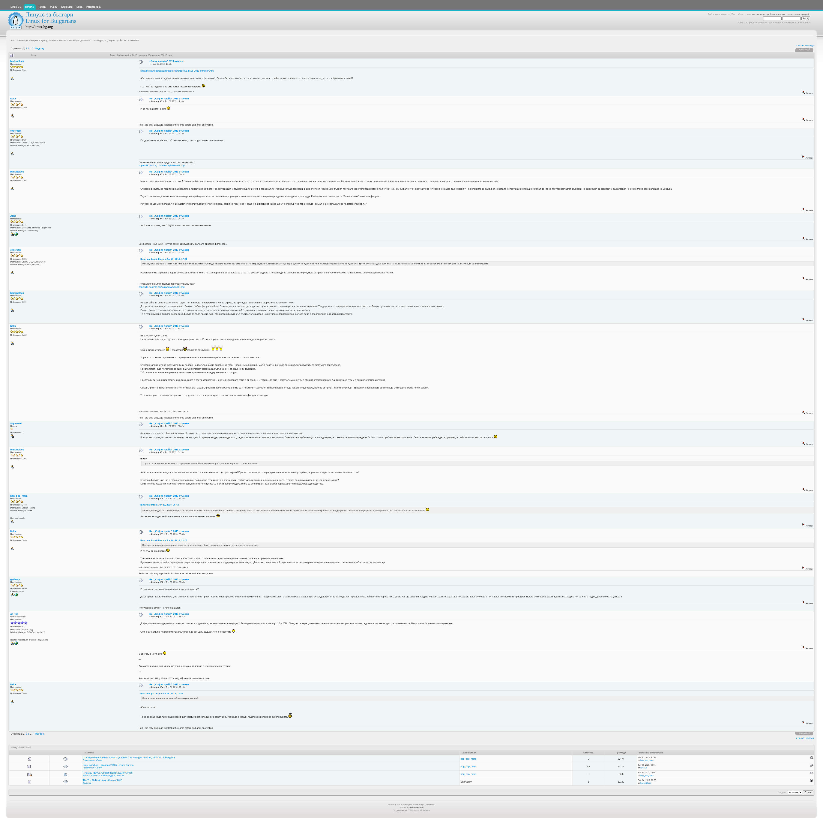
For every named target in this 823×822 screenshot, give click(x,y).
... (31, 48)
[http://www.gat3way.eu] (16, 596)
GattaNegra (98, 40)
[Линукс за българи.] (16, 235)
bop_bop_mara (18, 496)
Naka (13, 98)
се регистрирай (800, 14)
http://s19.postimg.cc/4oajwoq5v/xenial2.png (162, 165)
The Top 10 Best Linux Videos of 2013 (102, 780)
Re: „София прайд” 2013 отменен (169, 98)
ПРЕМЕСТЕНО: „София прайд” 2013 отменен (107, 772)
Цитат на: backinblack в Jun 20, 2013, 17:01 (163, 259)
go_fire (14, 614)
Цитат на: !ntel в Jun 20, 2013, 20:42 (159, 505)
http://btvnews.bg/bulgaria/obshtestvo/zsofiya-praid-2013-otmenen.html (177, 70)
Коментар (87, 783)
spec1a (643, 768)
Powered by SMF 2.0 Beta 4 (398, 805)
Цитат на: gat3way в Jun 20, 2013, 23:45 (161, 693)
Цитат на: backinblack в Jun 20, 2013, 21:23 (163, 540)
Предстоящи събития (92, 760)
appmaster (16, 423)
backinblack (17, 61)
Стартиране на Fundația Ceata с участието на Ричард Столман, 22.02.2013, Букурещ (129, 757)
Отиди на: (782, 792)
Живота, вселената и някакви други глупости (103, 775)
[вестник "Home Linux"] (16, 644)
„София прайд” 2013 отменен (166, 61)
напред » (809, 45)
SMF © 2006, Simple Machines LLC (422, 805)
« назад (800, 45)
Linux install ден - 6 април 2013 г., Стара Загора (108, 765)
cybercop (15, 130)
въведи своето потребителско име (765, 14)
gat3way (15, 579)
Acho (13, 215)
